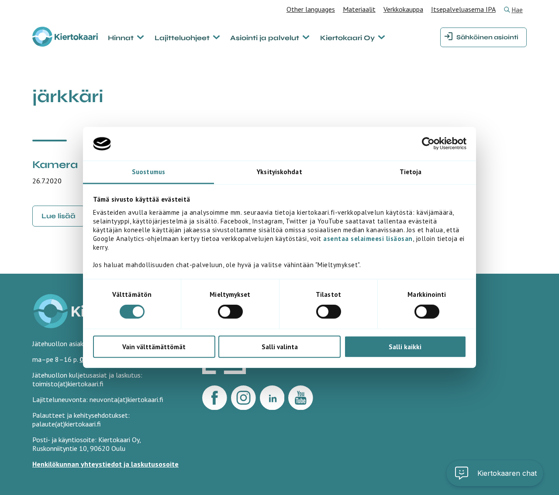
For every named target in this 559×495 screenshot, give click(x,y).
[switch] (230, 312)
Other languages (310, 9)
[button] (494, 473)
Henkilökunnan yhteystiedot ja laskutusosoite (105, 464)
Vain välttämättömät (154, 346)
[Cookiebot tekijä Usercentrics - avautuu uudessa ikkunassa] (428, 143)
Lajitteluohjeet (182, 38)
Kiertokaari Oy (347, 38)
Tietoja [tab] (411, 172)
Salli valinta (280, 346)
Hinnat (121, 38)
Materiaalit (359, 9)
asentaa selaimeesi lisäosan (368, 238)
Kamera (55, 164)
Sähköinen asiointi (487, 37)
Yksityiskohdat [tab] (279, 172)
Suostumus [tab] (148, 172)
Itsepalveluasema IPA (463, 9)
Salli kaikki (405, 346)
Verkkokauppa (403, 9)
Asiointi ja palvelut (264, 38)
